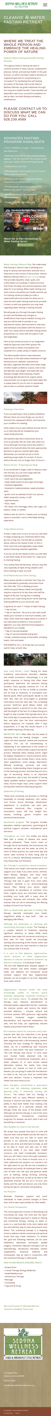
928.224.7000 (9, 1380)
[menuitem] (38, 4)
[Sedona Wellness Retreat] (21, 4)
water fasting (33, 277)
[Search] (38, 4)
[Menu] (44, 4)
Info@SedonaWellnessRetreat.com (19, 1385)
